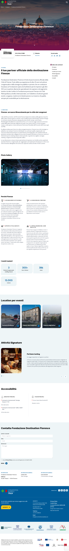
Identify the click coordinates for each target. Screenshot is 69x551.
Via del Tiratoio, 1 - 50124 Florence (9, 478)
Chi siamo (54, 67)
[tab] (20, 188)
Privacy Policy (9, 459)
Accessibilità (55, 75)
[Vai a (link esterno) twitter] (57, 56)
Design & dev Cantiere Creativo (56, 508)
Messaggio (3, 443)
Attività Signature (56, 73)
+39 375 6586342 (37, 512)
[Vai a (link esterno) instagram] (60, 56)
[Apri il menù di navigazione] (66, 2)
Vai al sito (37, 55)
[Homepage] (8, 3)
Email (2, 438)
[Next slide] (46, 172)
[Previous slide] (4, 172)
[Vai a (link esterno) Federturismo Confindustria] (17, 527)
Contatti (54, 78)
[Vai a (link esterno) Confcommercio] (29, 527)
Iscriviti (5, 507)
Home (2, 7)
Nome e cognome (5, 433)
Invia (2, 463)
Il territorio (54, 69)
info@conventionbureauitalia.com (40, 516)
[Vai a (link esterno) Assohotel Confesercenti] (62, 527)
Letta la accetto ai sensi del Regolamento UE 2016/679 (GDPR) (17, 459)
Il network (8, 7)
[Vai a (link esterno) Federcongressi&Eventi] (6, 527)
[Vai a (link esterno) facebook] (52, 56)
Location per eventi (56, 71)
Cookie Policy (53, 503)
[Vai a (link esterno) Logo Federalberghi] (40, 527)
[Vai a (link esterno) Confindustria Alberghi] (51, 527)
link (27, 542)
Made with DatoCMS (54, 510)
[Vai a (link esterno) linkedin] (55, 56)
